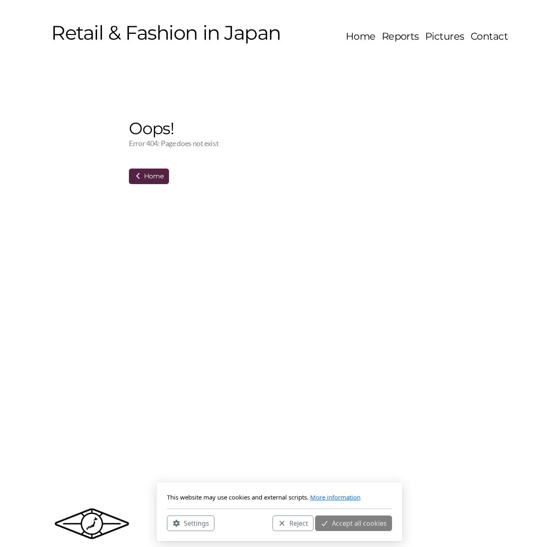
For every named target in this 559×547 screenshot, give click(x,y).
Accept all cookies (359, 522)
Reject (298, 522)
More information (335, 497)
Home (153, 176)
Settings (196, 522)
